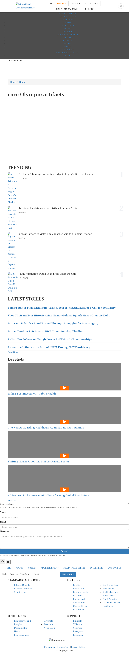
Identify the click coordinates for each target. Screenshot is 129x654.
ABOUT (19, 568)
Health (68, 38)
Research (48, 624)
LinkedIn (77, 621)
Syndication (20, 592)
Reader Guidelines (23, 588)
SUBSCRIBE (68, 574)
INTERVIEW (89, 8)
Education (68, 26)
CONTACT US (115, 568)
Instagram (78, 631)
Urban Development (67, 53)
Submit (64, 551)
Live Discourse (21, 635)
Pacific (76, 585)
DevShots (48, 621)
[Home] (51, 3)
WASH (68, 56)
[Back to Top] (2, 561)
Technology (68, 20)
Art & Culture (67, 17)
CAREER (32, 568)
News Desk (49, 628)
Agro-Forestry (67, 14)
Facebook (78, 635)
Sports (68, 47)
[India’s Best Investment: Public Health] (64, 376)
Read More (13, 352)
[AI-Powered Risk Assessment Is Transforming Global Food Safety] (64, 478)
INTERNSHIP (96, 568)
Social (68, 44)
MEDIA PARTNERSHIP (74, 568)
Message (4, 531)
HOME (8, 568)
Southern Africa (110, 585)
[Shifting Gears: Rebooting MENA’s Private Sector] (64, 444)
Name (3, 512)
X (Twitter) (78, 624)
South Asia (78, 588)
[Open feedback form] (8, 562)
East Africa (78, 609)
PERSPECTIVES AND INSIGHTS (67, 8)
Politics (68, 32)
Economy (67, 23)
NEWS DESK (62, 3)
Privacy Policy (78, 647)
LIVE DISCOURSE (91, 3)
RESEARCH (76, 3)
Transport (68, 50)
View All (12, 500)
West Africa (108, 588)
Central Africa (80, 606)
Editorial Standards (23, 585)
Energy (68, 29)
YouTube (77, 628)
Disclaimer (49, 647)
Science (67, 41)
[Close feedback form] (128, 503)
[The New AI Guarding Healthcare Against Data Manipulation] (64, 410)
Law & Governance (67, 35)
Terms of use (63, 647)
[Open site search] (120, 6)
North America (110, 599)
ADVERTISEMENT (50, 568)
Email (3, 522)
